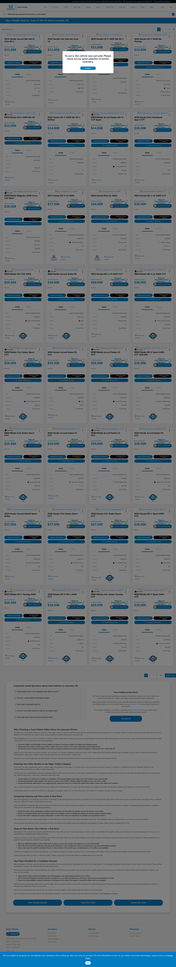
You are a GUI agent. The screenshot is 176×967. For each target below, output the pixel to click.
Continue (88, 68)
